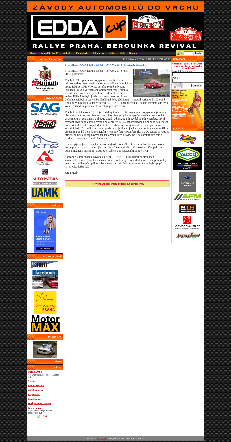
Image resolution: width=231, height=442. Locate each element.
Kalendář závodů (49, 53)
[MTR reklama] (188, 212)
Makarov (176, 102)
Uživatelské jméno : (183, 71)
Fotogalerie (82, 53)
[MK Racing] (187, 228)
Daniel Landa (34, 399)
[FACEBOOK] (45, 288)
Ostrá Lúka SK (179, 113)
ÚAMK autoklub (35, 390)
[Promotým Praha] (45, 312)
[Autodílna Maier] (187, 190)
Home (33, 53)
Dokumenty (98, 53)
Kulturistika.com (36, 385)
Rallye (111, 53)
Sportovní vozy (35, 408)
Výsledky (67, 53)
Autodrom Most (179, 99)
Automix (32, 381)
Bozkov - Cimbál (180, 109)
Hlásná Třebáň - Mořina (183, 116)
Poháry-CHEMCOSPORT (39, 403)
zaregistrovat (194, 66)
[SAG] (45, 114)
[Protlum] (188, 239)
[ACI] (45, 164)
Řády (122, 53)
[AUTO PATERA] (45, 184)
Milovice (176, 118)
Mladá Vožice (178, 106)
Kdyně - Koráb (179, 104)
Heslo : (176, 77)
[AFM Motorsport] (187, 199)
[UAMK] (45, 198)
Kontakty (134, 53)
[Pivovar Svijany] (45, 92)
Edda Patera (102, 438)
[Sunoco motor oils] (187, 144)
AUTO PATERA (35, 372)
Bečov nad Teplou (180, 111)
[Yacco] (187, 169)
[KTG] (45, 147)
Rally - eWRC (34, 394)
